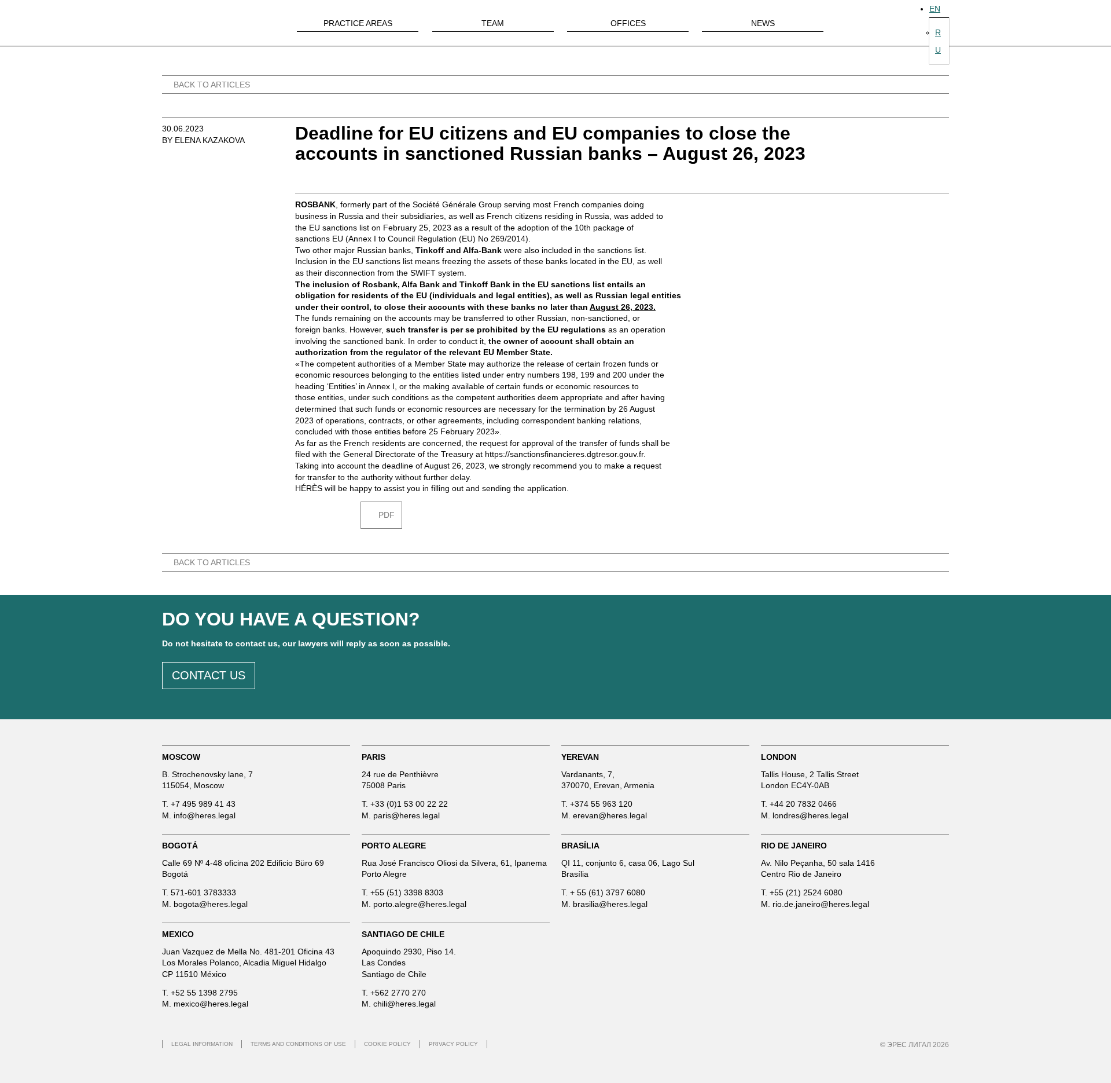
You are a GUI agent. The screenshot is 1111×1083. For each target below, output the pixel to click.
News (763, 23)
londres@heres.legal (810, 815)
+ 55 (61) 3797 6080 (607, 892)
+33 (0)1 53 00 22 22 (409, 803)
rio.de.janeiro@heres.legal (820, 904)
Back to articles (212, 84)
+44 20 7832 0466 (803, 803)
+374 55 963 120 (601, 803)
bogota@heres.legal (211, 904)
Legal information (202, 1044)
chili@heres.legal (404, 1003)
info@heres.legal (205, 815)
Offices (628, 23)
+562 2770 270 (398, 992)
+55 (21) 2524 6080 (806, 892)
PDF (386, 514)
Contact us (208, 675)
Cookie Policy (387, 1044)
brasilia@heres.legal (610, 904)
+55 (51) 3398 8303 (406, 892)
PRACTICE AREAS (357, 23)
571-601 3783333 (203, 892)
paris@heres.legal (406, 815)
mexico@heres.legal (211, 1003)
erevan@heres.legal (610, 815)
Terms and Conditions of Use (298, 1044)
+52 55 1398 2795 (204, 992)
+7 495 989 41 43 (203, 803)
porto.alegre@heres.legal (419, 904)
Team (492, 23)
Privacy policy (453, 1044)
